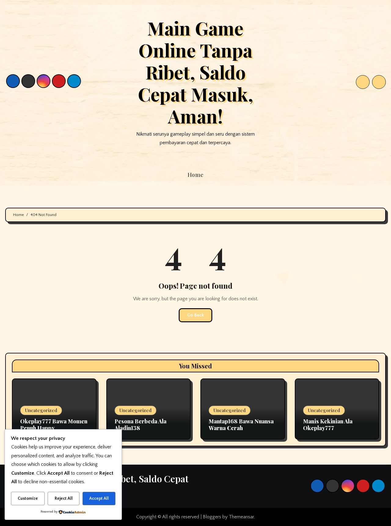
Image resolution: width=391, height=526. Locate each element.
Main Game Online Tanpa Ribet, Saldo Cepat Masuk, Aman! (195, 72)
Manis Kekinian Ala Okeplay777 (328, 425)
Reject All (64, 498)
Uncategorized (41, 410)
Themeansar (241, 517)
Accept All (99, 498)
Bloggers (212, 517)
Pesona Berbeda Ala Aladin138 (140, 425)
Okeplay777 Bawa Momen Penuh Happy (53, 425)
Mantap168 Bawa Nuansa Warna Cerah (241, 425)
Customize (28, 498)
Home (196, 174)
